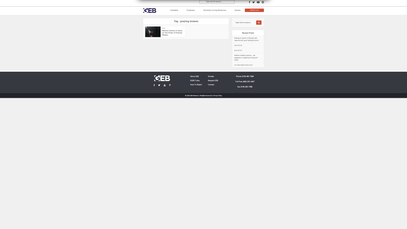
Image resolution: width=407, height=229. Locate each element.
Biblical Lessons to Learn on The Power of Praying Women (172, 32)
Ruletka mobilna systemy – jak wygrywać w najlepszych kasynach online (246, 57)
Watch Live (254, 10)
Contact (211, 85)
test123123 (238, 45)
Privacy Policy (217, 95)
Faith (163, 28)
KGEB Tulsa (194, 81)
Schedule (174, 10)
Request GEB (213, 81)
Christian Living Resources (214, 10)
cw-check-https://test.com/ (243, 65)
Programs (191, 10)
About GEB (194, 76)
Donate (238, 10)
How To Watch (196, 85)
